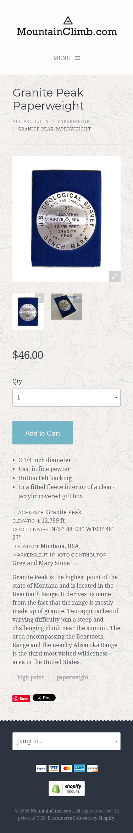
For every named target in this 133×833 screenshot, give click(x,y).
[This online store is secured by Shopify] (67, 788)
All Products (30, 121)
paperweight (76, 121)
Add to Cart (42, 432)
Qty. (17, 381)
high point (30, 678)
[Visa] (54, 769)
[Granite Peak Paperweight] (28, 311)
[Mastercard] (66, 769)
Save (24, 698)
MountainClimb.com (52, 811)
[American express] (79, 769)
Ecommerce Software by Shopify (81, 818)
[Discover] (92, 769)
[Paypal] (41, 769)
